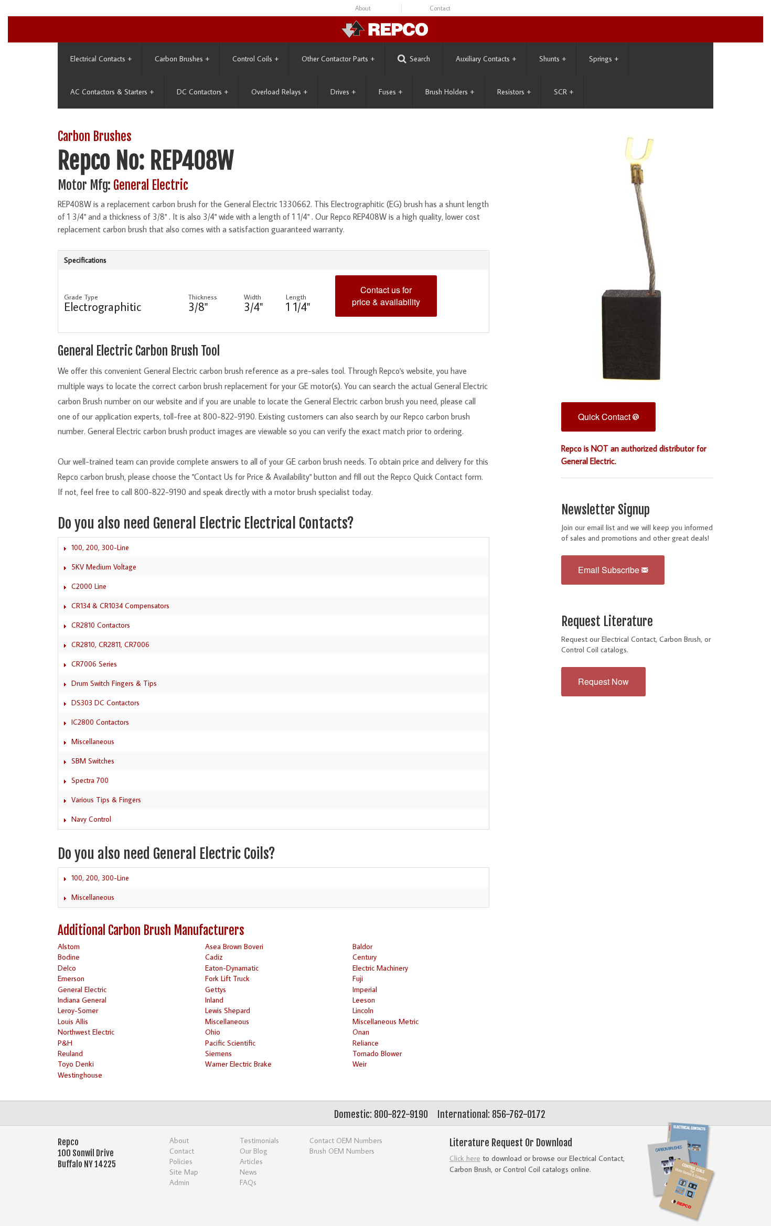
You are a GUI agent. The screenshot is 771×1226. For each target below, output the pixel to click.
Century (364, 957)
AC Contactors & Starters (112, 91)
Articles (251, 1161)
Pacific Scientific (230, 1043)
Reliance (365, 1043)
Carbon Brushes (182, 58)
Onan (360, 1032)
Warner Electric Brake (238, 1064)
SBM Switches (92, 761)
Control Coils (255, 58)
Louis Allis (73, 1021)
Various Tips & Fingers (106, 799)
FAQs (248, 1182)
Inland (214, 1000)
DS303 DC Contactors (105, 702)
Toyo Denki (76, 1064)
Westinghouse (80, 1075)
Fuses (390, 91)
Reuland (70, 1053)
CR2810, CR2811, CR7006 (110, 644)
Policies (180, 1161)
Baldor (362, 946)
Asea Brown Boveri (234, 946)
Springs (603, 58)
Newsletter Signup (605, 510)
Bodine (69, 957)
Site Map (183, 1172)
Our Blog (253, 1151)
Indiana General (82, 1000)
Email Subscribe (609, 570)
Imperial (364, 989)
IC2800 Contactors (100, 722)
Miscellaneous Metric (385, 1021)
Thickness (202, 297)
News (248, 1172)
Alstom (69, 946)
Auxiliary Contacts (486, 58)
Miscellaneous (92, 741)
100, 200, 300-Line (100, 547)
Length (296, 297)
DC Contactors (202, 91)
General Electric (150, 185)
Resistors (514, 91)
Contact (440, 8)
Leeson (363, 1000)
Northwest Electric (86, 1032)
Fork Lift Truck (227, 978)
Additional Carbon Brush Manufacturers (151, 930)
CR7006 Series (94, 664)
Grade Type (81, 297)
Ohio (212, 1032)
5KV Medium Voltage (103, 567)
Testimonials (259, 1140)
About (363, 8)
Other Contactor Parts (338, 58)
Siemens (218, 1053)
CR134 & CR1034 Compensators (120, 605)
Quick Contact (605, 417)
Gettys (215, 989)
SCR (563, 91)
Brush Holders (449, 91)
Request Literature (607, 621)
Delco (67, 968)
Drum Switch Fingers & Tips (114, 683)
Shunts (552, 58)
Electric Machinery (380, 968)
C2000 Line (88, 586)
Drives (343, 91)
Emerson (71, 978)
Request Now (603, 681)
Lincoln (362, 1010)
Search (420, 58)
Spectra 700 (90, 780)
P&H (65, 1043)
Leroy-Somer (78, 1010)
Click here (464, 1158)
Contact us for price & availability (386, 296)
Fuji (357, 978)
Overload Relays (279, 91)
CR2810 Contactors (100, 625)
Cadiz (213, 957)
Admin (179, 1182)
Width (252, 297)
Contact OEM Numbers (345, 1140)
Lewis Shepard (227, 1010)
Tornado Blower (377, 1053)
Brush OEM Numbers (341, 1151)
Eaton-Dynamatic (232, 968)
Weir (359, 1064)
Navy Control (91, 819)
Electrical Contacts (101, 58)
